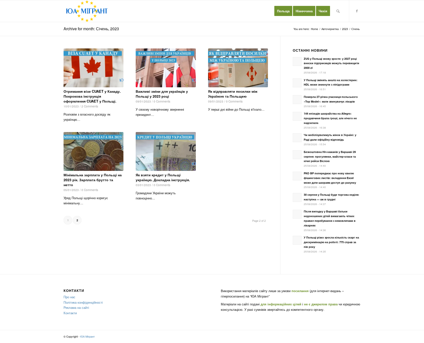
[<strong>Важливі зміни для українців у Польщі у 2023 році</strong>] (166, 68)
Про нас (69, 297)
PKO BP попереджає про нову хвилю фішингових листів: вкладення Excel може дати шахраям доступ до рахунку (330, 177)
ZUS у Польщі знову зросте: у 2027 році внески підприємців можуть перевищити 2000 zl (331, 63)
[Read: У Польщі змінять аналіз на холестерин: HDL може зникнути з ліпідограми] (297, 82)
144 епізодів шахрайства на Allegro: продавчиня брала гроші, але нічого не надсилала (330, 118)
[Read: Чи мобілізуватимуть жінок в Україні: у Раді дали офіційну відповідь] (297, 137)
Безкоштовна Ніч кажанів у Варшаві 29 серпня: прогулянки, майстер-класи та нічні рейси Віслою (330, 156)
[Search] (338, 11)
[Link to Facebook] (356, 11)
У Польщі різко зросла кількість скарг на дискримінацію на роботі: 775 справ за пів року (331, 242)
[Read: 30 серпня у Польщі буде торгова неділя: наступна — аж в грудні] (297, 197)
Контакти (70, 313)
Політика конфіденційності (83, 302)
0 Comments (162, 101)
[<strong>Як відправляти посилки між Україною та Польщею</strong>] (238, 68)
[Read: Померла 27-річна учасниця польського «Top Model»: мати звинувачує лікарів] (297, 99)
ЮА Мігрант (87, 336)
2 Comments (89, 106)
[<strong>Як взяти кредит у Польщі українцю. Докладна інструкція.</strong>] (166, 151)
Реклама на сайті (76, 307)
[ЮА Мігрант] (87, 11)
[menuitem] (283, 11)
